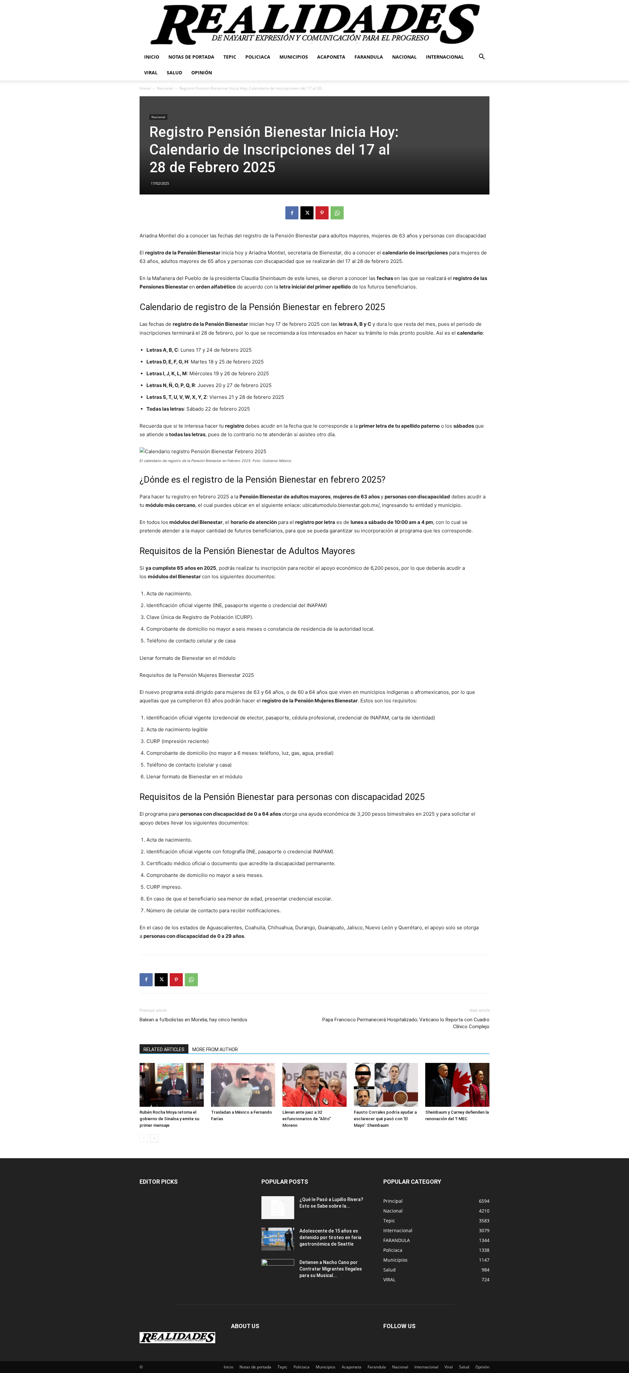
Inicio (151, 57)
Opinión (201, 72)
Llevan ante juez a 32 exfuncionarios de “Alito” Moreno (306, 1119)
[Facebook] (291, 212)
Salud (174, 72)
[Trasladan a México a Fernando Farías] (243, 1085)
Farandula (368, 57)
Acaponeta (331, 57)
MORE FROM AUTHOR (215, 1049)
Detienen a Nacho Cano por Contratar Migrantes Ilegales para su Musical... (330, 1269)
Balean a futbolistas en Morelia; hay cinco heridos (193, 1020)
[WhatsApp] (337, 212)
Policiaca (257, 57)
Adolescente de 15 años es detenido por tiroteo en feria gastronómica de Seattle (330, 1237)
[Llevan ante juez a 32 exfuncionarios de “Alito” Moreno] (314, 1085)
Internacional (445, 57)
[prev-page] (144, 1138)
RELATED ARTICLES (163, 1049)
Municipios (293, 57)
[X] (307, 212)
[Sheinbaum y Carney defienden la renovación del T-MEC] (457, 1085)
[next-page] (154, 1138)
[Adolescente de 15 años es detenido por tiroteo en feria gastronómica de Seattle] (277, 1239)
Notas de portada (191, 57)
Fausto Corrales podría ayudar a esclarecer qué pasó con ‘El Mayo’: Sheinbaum (385, 1119)
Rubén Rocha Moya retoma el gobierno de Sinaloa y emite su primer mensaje (169, 1119)
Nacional (404, 57)
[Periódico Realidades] (314, 24)
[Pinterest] (322, 212)
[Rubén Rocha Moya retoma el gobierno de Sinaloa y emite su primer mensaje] (172, 1085)
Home (145, 88)
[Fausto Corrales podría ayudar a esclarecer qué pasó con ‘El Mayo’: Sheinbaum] (386, 1085)
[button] (481, 57)
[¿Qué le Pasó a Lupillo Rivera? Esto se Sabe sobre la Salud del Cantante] (277, 1207)
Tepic (229, 57)
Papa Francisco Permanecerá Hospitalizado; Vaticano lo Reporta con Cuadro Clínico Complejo (405, 1023)
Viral (151, 72)
